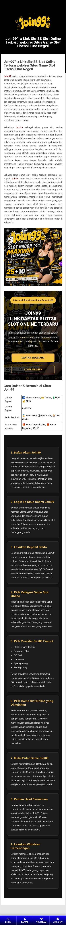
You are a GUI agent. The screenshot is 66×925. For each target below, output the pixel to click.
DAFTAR (24, 922)
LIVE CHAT (58, 922)
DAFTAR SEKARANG (33, 357)
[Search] (62, 5)
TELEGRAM (41, 922)
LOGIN (8, 922)
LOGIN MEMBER (33, 369)
